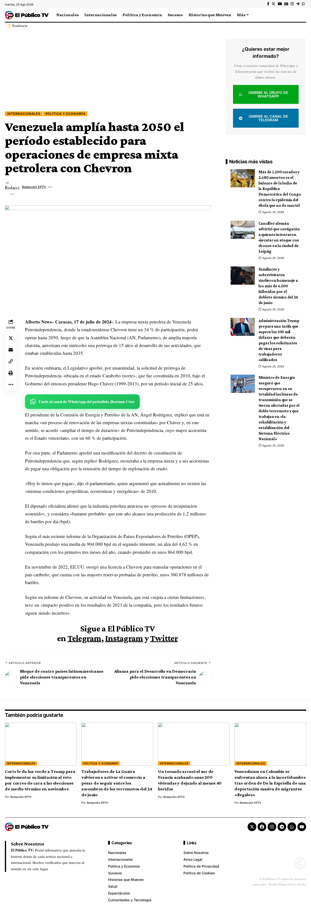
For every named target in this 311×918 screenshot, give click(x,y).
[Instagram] (292, 4)
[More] (11, 384)
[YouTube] (279, 4)
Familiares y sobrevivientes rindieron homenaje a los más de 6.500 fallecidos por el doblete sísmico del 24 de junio (278, 286)
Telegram (84, 638)
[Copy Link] (11, 361)
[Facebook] (268, 4)
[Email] (11, 350)
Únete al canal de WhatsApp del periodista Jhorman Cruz (86, 401)
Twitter (164, 638)
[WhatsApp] (303, 4)
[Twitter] (273, 4)
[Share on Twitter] (11, 338)
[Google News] (286, 4)
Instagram (124, 638)
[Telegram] (298, 4)
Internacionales (23, 114)
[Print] (11, 373)
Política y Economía (65, 114)
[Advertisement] (108, 75)
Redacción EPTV (34, 187)
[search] (302, 15)
